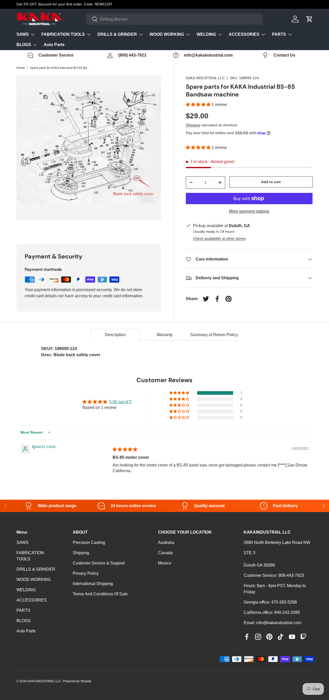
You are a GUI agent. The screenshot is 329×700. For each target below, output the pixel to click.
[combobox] (174, 19)
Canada (165, 553)
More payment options (249, 211)
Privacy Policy (86, 573)
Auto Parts (54, 44)
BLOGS (23, 44)
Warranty (165, 335)
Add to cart (271, 182)
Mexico (164, 563)
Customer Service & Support (99, 563)
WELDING (206, 34)
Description (115, 335)
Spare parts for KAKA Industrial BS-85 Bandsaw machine (61, 67)
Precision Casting (89, 542)
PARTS (279, 34)
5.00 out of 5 (120, 402)
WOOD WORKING (167, 34)
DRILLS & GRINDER (117, 34)
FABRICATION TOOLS (63, 34)
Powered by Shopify (77, 681)
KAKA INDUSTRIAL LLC (205, 78)
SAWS (22, 34)
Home (20, 67)
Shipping (193, 125)
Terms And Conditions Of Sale (100, 594)
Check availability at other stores (219, 238)
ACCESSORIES (244, 34)
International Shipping (93, 583)
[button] (199, 104)
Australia (166, 542)
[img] (125, 449)
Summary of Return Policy (214, 335)
